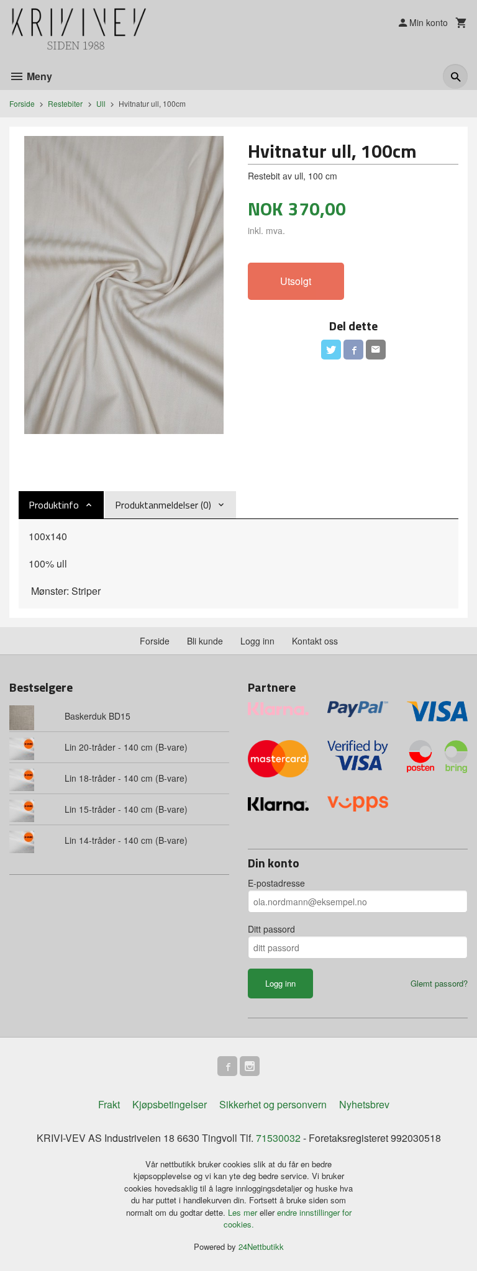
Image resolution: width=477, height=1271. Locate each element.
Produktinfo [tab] (54, 504)
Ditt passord (271, 929)
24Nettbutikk (261, 1246)
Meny (38, 76)
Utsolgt (295, 281)
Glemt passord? (439, 983)
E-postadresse (276, 883)
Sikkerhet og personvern (273, 1104)
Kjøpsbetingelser (169, 1104)
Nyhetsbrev (364, 1104)
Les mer (244, 1212)
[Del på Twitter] (331, 350)
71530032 (278, 1138)
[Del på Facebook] (353, 350)
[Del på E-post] (376, 350)
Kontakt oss (315, 641)
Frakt (109, 1104)
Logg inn (257, 641)
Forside (22, 103)
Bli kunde (205, 641)
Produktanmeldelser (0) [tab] (163, 504)
